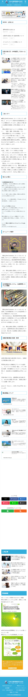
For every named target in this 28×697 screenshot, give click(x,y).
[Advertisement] (14, 479)
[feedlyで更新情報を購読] (7, 510)
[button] (22, 503)
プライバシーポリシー (20, 688)
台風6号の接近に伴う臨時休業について (13, 35)
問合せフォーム (20, 685)
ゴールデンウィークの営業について (12, 42)
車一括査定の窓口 (21, 690)
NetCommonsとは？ (7, 685)
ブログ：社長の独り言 (7, 690)
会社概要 (7, 688)
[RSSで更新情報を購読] (20, 510)
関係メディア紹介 (14, 692)
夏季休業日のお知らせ (9, 29)
